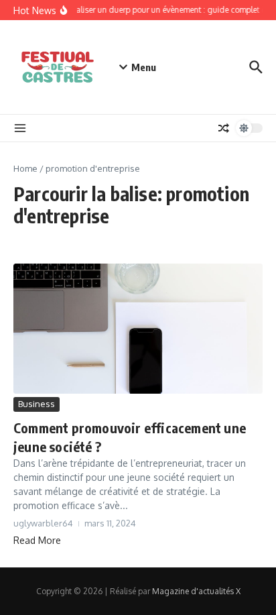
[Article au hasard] (223, 128)
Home (25, 168)
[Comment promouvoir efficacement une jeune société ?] (138, 329)
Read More (37, 540)
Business (36, 403)
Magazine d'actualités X (196, 591)
